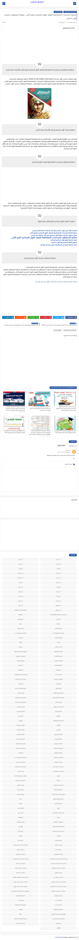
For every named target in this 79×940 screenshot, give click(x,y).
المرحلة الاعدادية (20, 748)
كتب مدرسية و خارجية (58, 831)
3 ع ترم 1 (58, 596)
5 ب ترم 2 (20, 601)
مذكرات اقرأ (58, 849)
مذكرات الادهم (20, 849)
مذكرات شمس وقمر (20, 868)
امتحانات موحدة (58, 762)
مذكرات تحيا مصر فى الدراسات (58, 863)
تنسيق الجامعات (58, 790)
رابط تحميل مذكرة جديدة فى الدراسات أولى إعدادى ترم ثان (56, 282)
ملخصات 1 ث (58, 900)
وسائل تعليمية (20, 923)
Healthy (20, 615)
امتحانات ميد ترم (20, 762)
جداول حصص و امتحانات (58, 794)
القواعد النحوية (21, 725)
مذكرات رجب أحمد (20, 863)
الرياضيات (58, 684)
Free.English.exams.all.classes (58, 615)
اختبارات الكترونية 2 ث (58, 633)
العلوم (58, 716)
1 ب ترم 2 (20, 559)
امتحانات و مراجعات (58, 771)
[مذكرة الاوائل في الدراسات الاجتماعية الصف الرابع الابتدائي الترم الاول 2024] (14, 423)
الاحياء (58, 642)
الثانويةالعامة (58, 665)
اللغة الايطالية (20, 734)
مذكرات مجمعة (20, 872)
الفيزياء (21, 720)
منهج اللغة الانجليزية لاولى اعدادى (64, 242)
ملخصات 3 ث (58, 905)
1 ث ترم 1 (58, 564)
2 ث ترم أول (21, 578)
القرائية (59, 725)
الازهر (20, 642)
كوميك (20, 836)
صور (58, 808)
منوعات (20, 909)
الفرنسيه (20, 716)
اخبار (20, 624)
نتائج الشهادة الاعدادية (58, 919)
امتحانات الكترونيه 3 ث (20, 757)
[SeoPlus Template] (77, 937)
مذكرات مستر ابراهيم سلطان (20, 877)
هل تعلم (58, 923)
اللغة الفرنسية (20, 739)
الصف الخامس (21, 707)
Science (58, 619)
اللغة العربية (58, 739)
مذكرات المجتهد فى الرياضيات (21, 859)
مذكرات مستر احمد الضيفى (58, 882)
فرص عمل (20, 813)
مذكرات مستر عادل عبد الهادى (58, 886)
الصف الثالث (20, 693)
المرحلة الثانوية (58, 753)
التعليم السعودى (20, 656)
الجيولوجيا (20, 670)
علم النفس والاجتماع (58, 813)
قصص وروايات (21, 822)
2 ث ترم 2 (58, 578)
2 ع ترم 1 (20, 582)
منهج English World (20, 905)
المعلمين (20, 753)
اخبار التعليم (58, 628)
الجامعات (20, 665)
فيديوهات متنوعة (58, 822)
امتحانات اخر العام (58, 757)
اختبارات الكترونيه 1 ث (20, 633)
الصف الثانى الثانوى (58, 707)
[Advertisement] (39, 46)
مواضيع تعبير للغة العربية (58, 914)
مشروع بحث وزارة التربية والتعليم (20, 891)
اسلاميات (20, 638)
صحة (20, 803)
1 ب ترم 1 (58, 559)
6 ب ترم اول (58, 610)
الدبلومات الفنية (58, 679)
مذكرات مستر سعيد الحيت (20, 882)
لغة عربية (20, 840)
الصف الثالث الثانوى (20, 697)
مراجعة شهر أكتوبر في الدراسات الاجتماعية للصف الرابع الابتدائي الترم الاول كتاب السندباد (40, 408)
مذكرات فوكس (58, 872)
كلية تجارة (20, 831)
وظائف (58, 928)
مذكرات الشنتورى (20, 854)
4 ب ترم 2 (58, 601)
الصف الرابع (58, 711)
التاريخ (20, 647)
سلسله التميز (58, 803)
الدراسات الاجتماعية (70, 11)
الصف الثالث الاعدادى (58, 697)
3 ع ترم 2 (20, 592)
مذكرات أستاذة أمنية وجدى (20, 845)
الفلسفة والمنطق (58, 720)
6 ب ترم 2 (20, 605)
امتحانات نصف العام (20, 767)
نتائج (20, 914)
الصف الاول (58, 688)
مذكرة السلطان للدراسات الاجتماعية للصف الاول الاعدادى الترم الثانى (44, 238)
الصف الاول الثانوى (58, 693)
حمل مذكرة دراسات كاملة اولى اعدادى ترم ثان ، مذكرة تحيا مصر (54, 235)
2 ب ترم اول (21, 573)
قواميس (20, 826)
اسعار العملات (59, 638)
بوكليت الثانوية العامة (20, 776)
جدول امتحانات (20, 794)
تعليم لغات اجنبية (20, 780)
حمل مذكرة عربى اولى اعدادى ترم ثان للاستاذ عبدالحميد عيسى (54, 231)
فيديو (58, 817)
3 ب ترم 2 (58, 592)
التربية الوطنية (58, 656)
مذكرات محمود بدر (58, 877)
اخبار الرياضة (20, 628)
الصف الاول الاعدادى (20, 688)
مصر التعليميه (58, 896)
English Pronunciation (20, 610)
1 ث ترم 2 (20, 564)
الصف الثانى (58, 702)
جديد (20, 799)
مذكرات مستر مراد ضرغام (58, 891)
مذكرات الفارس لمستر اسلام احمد (58, 859)
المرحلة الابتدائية (58, 748)
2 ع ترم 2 (58, 587)
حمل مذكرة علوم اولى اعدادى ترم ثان (64, 240)
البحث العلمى (58, 647)
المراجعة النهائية (20, 744)
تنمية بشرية (20, 790)
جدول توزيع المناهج (58, 799)
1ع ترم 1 (58, 568)
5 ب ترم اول (58, 605)
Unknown (68, 450)
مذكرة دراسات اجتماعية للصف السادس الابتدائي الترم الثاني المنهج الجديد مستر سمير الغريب (66, 408)
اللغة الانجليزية (58, 734)
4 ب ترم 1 (20, 596)
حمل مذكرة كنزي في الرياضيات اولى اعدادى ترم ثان (58, 245)
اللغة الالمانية (20, 730)
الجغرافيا (58, 670)
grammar (20, 619)
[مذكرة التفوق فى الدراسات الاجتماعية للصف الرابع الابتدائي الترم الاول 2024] (65, 423)
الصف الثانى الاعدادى (20, 702)
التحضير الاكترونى (58, 651)
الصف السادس (20, 711)
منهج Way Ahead (58, 909)
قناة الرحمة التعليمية (58, 826)
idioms (58, 624)
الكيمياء (58, 730)
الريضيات (20, 684)
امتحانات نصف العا (58, 767)
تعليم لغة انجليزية (58, 785)
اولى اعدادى (58, 11)
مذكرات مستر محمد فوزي (20, 886)
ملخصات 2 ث (20, 900)
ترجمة (58, 780)
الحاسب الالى (58, 674)
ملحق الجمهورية (20, 896)
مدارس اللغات (58, 845)
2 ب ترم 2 (58, 573)
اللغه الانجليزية (58, 744)
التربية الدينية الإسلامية (20, 651)
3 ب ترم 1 (20, 587)
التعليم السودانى (58, 661)
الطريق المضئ (37, 2)
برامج (58, 776)
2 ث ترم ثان (58, 582)
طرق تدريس (20, 808)
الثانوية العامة (20, 661)
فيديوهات (20, 817)
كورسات (58, 836)
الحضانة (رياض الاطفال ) (20, 674)
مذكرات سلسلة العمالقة (58, 868)
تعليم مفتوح (20, 785)
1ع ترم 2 (21, 568)
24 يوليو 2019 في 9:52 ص (64, 452)
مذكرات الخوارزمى (58, 854)
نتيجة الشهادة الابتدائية (20, 919)
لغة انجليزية (58, 840)
